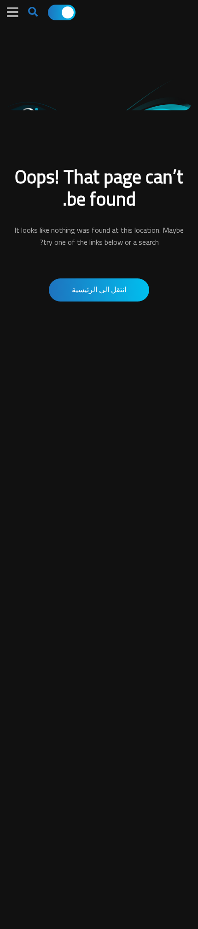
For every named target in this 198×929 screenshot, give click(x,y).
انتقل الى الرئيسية (99, 289)
